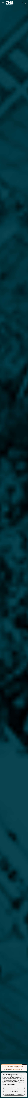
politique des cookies (8, 1084)
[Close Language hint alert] (24, 1066)
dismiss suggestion (16, 1069)
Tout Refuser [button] (14, 1091)
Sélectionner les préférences (14, 1094)
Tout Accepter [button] (14, 1088)
